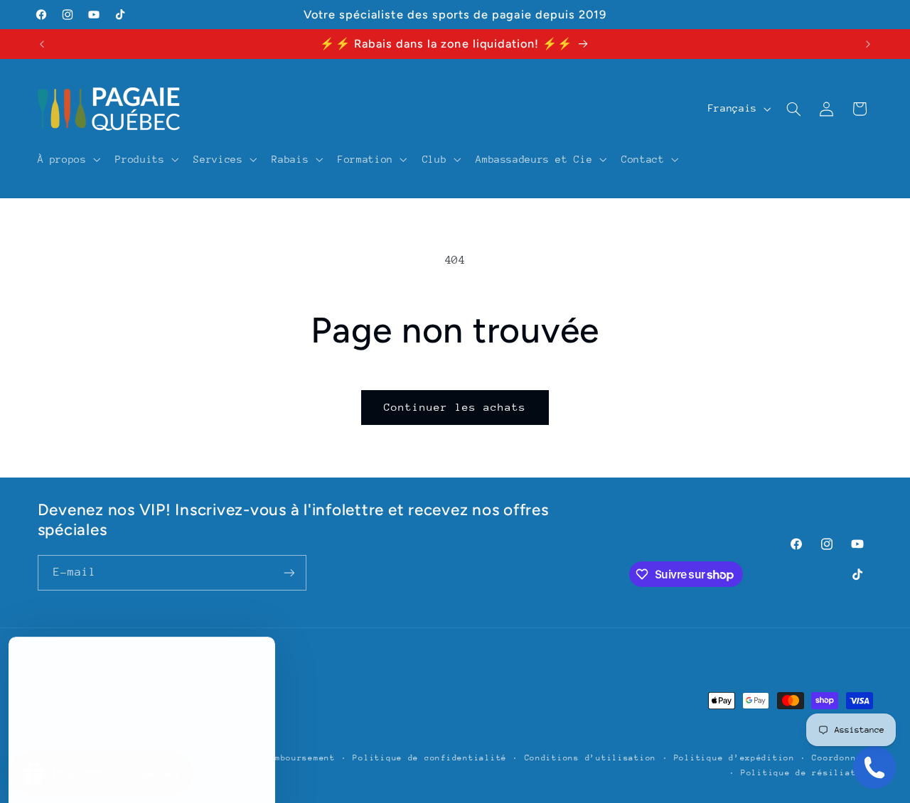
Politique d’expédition (734, 757)
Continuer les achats (455, 407)
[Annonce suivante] (868, 44)
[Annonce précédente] (42, 44)
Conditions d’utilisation (591, 757)
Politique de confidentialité (430, 757)
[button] (67, 159)
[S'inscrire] (288, 572)
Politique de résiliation (807, 772)
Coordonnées (842, 757)
